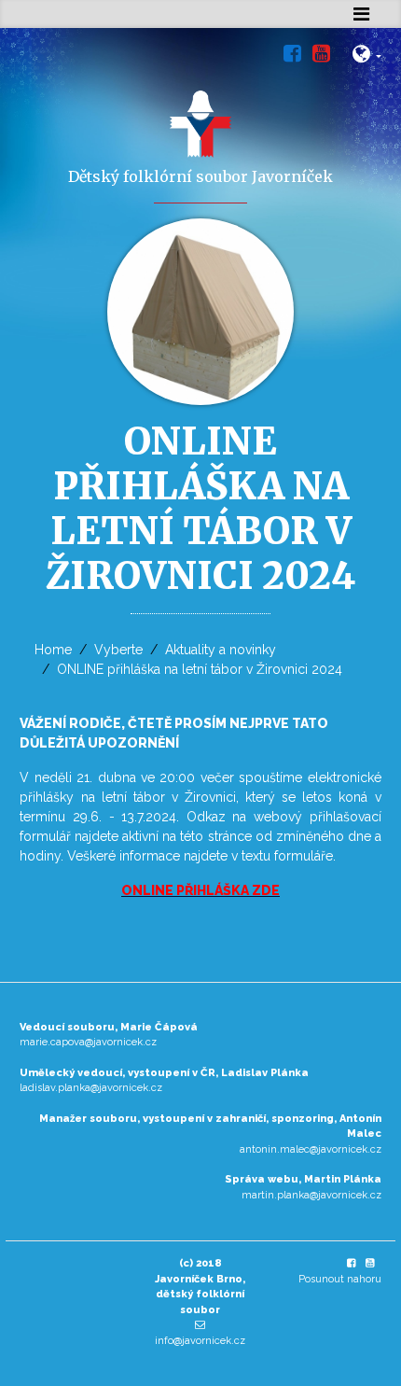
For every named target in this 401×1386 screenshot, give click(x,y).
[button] (367, 57)
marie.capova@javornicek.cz (88, 1042)
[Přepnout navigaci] (361, 14)
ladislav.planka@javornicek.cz (91, 1088)
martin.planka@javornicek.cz (311, 1195)
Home (53, 649)
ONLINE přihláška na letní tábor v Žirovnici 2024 (199, 669)
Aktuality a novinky (220, 649)
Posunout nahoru (339, 1279)
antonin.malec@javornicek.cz (310, 1149)
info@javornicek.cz (200, 1341)
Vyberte (118, 649)
